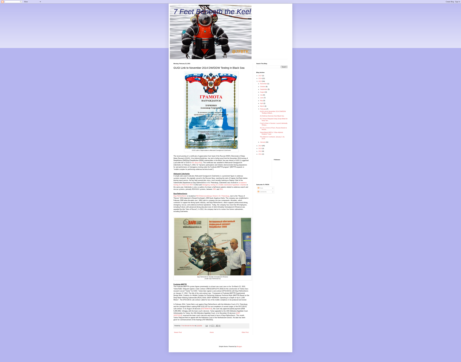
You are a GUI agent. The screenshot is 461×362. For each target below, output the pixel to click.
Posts (261, 188)
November (263, 84)
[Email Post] (206, 325)
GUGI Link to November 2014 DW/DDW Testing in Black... (273, 112)
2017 (260, 76)
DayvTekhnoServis (180, 196)
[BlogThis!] (212, 326)
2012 (260, 151)
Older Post (245, 332)
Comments (263, 192)
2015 (260, 81)
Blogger (239, 346)
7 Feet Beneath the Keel (212, 12)
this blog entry (197, 162)
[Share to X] (215, 326)
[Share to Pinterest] (219, 326)
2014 (260, 146)
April (262, 103)
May (261, 100)
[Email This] (210, 326)
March (262, 106)
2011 (221, 189)
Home (212, 332)
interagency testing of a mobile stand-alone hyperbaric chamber (224, 185)
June (262, 98)
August (262, 92)
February (263, 109)
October (263, 86)
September (264, 89)
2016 (260, 78)
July (261, 95)
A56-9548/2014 (206, 309)
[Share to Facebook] (217, 326)
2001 (214, 189)
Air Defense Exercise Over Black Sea (272, 116)
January (263, 142)
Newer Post (178, 332)
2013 (260, 148)
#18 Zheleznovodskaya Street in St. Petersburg (212, 196)
